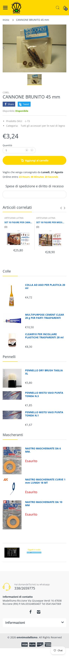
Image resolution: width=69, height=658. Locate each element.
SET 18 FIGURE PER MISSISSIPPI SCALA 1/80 (50, 222)
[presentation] (61, 208)
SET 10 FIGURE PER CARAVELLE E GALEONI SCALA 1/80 (18, 222)
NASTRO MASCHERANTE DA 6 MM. (43, 450)
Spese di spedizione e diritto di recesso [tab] (34, 186)
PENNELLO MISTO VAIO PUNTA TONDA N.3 (44, 394)
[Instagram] (39, 612)
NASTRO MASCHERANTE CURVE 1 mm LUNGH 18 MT (45, 481)
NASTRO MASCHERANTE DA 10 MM (43, 503)
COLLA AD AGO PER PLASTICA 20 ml (45, 286)
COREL (6, 92)
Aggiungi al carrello (36, 160)
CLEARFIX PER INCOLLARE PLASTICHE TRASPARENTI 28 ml (44, 336)
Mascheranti (13, 434)
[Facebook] (30, 612)
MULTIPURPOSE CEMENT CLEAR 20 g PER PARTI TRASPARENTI (44, 316)
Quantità (7, 145)
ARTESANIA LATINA (14, 217)
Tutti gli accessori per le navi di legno (43, 125)
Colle (7, 271)
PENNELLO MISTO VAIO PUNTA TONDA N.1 (44, 414)
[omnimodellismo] (16, 7)
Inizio (6, 19)
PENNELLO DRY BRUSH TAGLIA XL (44, 372)
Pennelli (9, 356)
